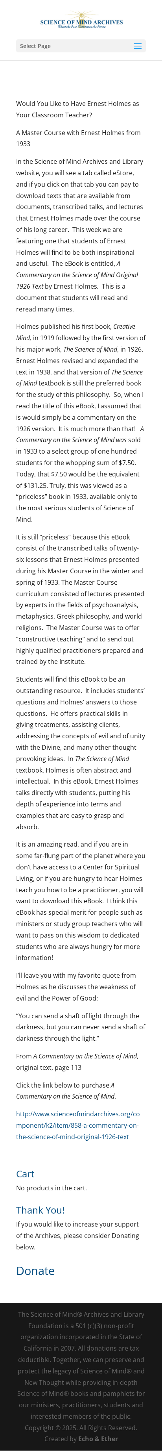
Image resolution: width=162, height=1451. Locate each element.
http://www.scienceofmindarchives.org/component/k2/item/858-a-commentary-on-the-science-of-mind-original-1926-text (78, 1125)
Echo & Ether (98, 1438)
